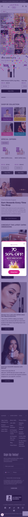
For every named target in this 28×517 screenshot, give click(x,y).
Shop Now (14, 272)
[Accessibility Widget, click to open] (2, 514)
